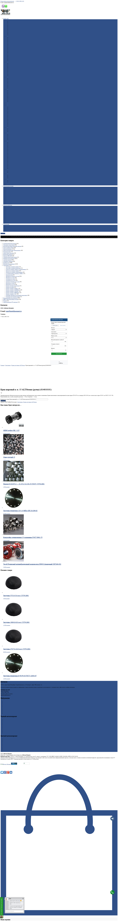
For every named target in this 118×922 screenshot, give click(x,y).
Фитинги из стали (10, 277)
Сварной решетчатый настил (10, 257)
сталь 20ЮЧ (13, 56)
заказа (7, 712)
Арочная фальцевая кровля (9, 243)
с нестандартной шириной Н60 (19, 123)
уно (11, 154)
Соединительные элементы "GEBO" (14, 273)
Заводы (5, 705)
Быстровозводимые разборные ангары (12, 246)
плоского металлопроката (14, 210)
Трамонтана (11, 150)
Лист (4, 724)
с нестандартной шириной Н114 (19, 126)
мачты (11, 197)
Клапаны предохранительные (13, 296)
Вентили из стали (10, 283)
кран (9, 193)
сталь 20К (12, 55)
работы (13, 218)
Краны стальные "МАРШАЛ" (13, 289)
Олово (10, 71)
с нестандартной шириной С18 (19, 116)
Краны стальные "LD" (11, 294)
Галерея (8, 229)
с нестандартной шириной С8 (19, 107)
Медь (10, 69)
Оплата (5, 713)
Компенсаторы (9, 275)
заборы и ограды (12, 195)
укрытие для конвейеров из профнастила (18, 104)
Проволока (11, 28)
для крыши (14, 129)
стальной (12, 25)
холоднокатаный (14, 39)
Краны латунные (10, 287)
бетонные (14, 97)
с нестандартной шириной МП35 (19, 119)
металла (11, 221)
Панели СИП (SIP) (7, 255)
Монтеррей (11, 142)
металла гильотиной (12, 216)
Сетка (10, 29)
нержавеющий (13, 82)
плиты (13, 92)
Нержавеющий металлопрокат (10, 298)
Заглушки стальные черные (12, 266)
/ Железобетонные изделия (13, 89)
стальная (12, 26)
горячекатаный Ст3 (14, 43)
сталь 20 (12, 54)
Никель (10, 70)
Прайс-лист (6, 18)
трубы (10, 202)
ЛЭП (9, 201)
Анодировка (9, 206)
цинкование (11, 208)
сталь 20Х (12, 58)
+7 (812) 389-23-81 (20, 1)
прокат (10, 36)
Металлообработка (7, 205)
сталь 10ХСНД (13, 47)
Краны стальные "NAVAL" (12, 291)
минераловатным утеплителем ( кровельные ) (20, 135)
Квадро (10, 167)
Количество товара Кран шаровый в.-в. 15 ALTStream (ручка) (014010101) (18, 399)
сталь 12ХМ (13, 51)
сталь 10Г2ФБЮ (14, 45)
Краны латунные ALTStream (12, 285)
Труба (10, 85)
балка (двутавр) (15, 22)
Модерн (10, 164)
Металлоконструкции (8, 186)
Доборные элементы (8, 261)
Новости (8, 227)
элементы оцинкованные (17, 172)
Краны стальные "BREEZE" (12, 292)
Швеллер (11, 33)
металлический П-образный (18, 176)
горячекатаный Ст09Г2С (16, 41)
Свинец (10, 73)
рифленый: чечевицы (15, 44)
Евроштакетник (9, 173)
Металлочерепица (10, 141)
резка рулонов (15, 212)
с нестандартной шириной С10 (19, 108)
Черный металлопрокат (8, 258)
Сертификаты (9, 225)
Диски (10, 88)
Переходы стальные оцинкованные (14, 272)
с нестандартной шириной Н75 (19, 124)
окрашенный (15, 130)
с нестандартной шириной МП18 (19, 114)
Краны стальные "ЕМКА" (12, 288)
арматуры (10, 214)
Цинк (10, 75)
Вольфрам (11, 66)
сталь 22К (12, 59)
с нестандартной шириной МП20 (19, 115)
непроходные (14, 93)
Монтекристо (12, 148)
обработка (10, 220)
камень (13, 90)
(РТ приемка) (13, 103)
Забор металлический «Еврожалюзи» (12, 250)
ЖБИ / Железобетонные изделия (10, 299)
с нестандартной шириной (15, 105)
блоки (14, 100)
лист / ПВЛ (16, 37)
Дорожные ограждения (8, 245)
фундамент (14, 94)
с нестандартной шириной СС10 (19, 109)
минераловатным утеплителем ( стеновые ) (19, 138)
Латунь (10, 67)
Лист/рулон (11, 84)
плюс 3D (13, 153)
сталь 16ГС (13, 52)
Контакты (3, 233)
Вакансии (8, 228)
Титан (10, 74)
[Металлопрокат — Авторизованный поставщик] (1, 764)
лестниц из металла (14, 198)
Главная (2, 365)
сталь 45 (12, 60)
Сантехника (9, 183)
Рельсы (7, 184)
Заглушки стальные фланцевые (13, 268)
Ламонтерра (11, 160)
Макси (10, 145)
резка (9, 209)
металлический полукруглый (18, 175)
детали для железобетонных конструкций (18, 203)
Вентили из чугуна (10, 284)
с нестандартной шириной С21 (19, 118)
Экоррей (11, 146)
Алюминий (11, 63)
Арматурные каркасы (8, 253)
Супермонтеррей (13, 143)
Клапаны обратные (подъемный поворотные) (16, 295)
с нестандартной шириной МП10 (19, 111)
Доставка (8, 231)
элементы (11, 169)
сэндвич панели (16, 134)
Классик (11, 157)
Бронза (10, 65)
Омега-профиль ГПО (8, 247)
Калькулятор (6, 733)
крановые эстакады (13, 199)
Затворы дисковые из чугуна (12, 281)
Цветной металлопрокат (9, 264)
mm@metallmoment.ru (14, 311)
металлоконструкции (15, 191)
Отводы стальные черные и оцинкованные (16, 269)
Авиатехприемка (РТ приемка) (10, 302)
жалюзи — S (13, 182)
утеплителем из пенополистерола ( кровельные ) (20, 137)
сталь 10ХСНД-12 (14, 48)
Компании (6, 224)
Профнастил (9, 127)
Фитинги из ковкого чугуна (12, 276)
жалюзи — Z (13, 180)
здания (12, 188)
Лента (10, 78)
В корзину (3, 400)
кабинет (7, 710)
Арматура (11, 21)
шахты (13, 96)
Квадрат (11, 24)
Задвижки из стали (10, 279)
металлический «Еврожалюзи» (14, 179)
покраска (11, 213)
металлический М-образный (18, 178)
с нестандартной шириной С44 (19, 122)
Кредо (10, 168)
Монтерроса (11, 149)
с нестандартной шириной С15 (19, 112)
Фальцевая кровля (7, 254)
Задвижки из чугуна (10, 280)
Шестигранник (12, 35)
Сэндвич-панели (10, 133)
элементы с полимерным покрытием (20, 171)
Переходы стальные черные (12, 270)
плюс (12, 152)
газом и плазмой (11, 217)
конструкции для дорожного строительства (18, 187)
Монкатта (11, 156)
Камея (10, 165)
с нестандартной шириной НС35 (19, 120)
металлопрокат (11, 20)
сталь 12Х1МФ (13, 50)
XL (12, 163)
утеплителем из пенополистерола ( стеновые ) (20, 139)
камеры (13, 101)
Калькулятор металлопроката (7, 1)
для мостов (14, 190)
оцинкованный (13, 40)
